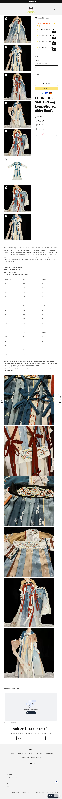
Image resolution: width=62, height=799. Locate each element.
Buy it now (46, 88)
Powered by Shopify (27, 792)
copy (54, 32)
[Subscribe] (43, 738)
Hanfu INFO (11, 753)
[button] (3, 9)
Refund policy (37, 792)
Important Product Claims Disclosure (31, 757)
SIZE (36, 67)
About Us (25, 753)
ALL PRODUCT (49, 753)
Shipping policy (43, 794)
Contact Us (32, 753)
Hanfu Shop (19, 792)
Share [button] (38, 56)
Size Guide (40, 753)
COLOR (37, 60)
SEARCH (18, 753)
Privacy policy (45, 792)
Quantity (37, 74)
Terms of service (54, 792)
